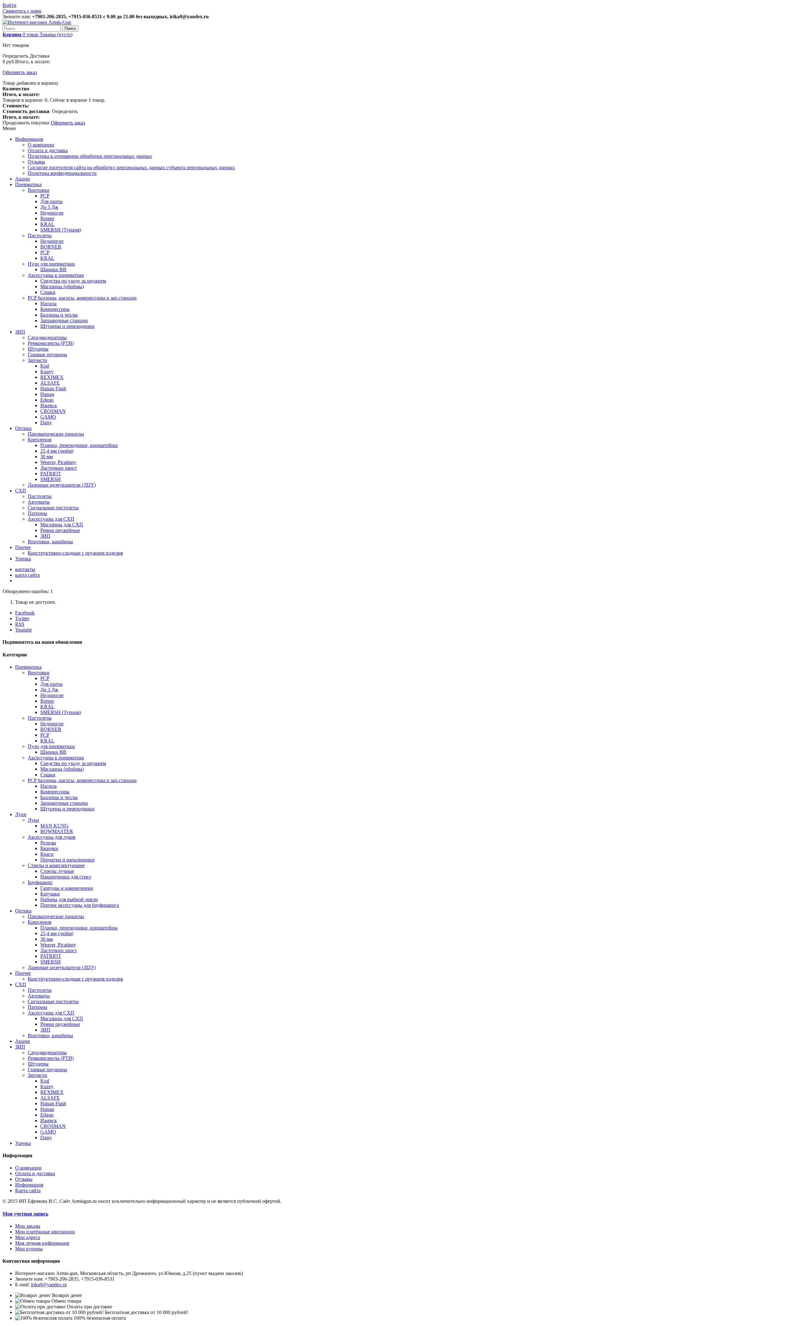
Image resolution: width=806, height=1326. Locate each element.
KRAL (47, 224)
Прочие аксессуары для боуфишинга (79, 905)
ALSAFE (50, 383)
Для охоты (51, 201)
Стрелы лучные (57, 871)
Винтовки (38, 190)
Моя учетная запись (25, 1213)
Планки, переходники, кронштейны (79, 445)
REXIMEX (52, 377)
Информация (29, 139)
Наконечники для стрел (65, 876)
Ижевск (48, 405)
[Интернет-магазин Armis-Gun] (37, 22)
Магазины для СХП (61, 524)
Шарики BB (53, 269)
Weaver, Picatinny (58, 462)
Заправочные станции (64, 320)
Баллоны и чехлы (59, 314)
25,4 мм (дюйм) (56, 451)
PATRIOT (50, 473)
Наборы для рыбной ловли (69, 899)
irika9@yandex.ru (49, 1284)
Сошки (47, 292)
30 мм (46, 456)
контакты (25, 569)
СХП (20, 490)
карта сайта (27, 575)
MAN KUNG (54, 825)
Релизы (48, 842)
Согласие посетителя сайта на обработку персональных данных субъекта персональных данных (131, 167)
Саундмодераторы (47, 337)
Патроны (37, 513)
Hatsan (47, 394)
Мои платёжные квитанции (45, 1231)
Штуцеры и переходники (67, 326)
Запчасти (37, 360)
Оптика (23, 428)
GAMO (48, 417)
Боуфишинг (40, 882)
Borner (47, 218)
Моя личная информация (42, 1243)
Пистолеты (40, 235)
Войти (9, 5)
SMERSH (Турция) (60, 229)
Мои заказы (27, 1226)
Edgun (47, 400)
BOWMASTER (56, 831)
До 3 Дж (49, 207)
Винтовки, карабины (50, 541)
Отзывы (36, 161)
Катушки (50, 893)
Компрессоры (55, 309)
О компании (41, 144)
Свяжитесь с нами (22, 11)
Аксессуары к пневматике (56, 275)
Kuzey (47, 371)
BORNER (50, 246)
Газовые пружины (47, 354)
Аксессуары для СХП (51, 519)
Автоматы (39, 502)
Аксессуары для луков (52, 837)
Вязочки (49, 848)
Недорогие (52, 212)
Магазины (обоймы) (62, 286)
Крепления (39, 439)
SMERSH (50, 479)
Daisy (46, 422)
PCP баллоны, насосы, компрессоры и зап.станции (82, 297)
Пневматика (28, 184)
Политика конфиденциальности (62, 173)
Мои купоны (29, 1248)
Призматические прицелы (56, 434)
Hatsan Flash (53, 388)
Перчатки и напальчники (67, 859)
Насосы (48, 303)
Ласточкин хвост (58, 468)
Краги (47, 854)
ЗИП (20, 331)
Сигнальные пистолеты (53, 507)
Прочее (23, 547)
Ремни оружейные (60, 530)
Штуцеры (38, 349)
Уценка (23, 558)
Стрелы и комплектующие (56, 865)
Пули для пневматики (51, 263)
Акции (22, 178)
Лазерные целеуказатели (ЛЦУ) (62, 485)
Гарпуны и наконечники (66, 888)
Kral (44, 366)
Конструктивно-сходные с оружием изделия (75, 553)
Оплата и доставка (48, 150)
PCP (44, 195)
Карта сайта (28, 1190)
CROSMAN (53, 411)
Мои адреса (27, 1237)
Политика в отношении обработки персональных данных (90, 156)
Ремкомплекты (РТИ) (51, 343)
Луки (20, 814)
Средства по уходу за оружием (73, 280)
